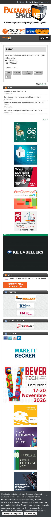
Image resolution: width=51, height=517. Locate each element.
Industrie (43, 84)
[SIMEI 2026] (25, 230)
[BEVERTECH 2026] (25, 402)
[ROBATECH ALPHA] (25, 163)
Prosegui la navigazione (13, 514)
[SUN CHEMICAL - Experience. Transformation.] (25, 208)
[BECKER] (25, 362)
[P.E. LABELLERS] (25, 270)
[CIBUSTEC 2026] (14, 33)
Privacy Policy (30, 514)
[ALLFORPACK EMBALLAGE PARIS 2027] (37, 33)
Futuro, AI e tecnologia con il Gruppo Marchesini (28, 278)
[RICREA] (25, 141)
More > (45, 119)
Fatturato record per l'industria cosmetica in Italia (23, 105)
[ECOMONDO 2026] (25, 468)
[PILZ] (25, 424)
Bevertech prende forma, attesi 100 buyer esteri (22, 91)
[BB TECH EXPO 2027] (25, 446)
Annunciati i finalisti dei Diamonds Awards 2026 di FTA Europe (23, 98)
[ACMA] (25, 186)
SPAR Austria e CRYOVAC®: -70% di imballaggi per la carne (25, 110)
